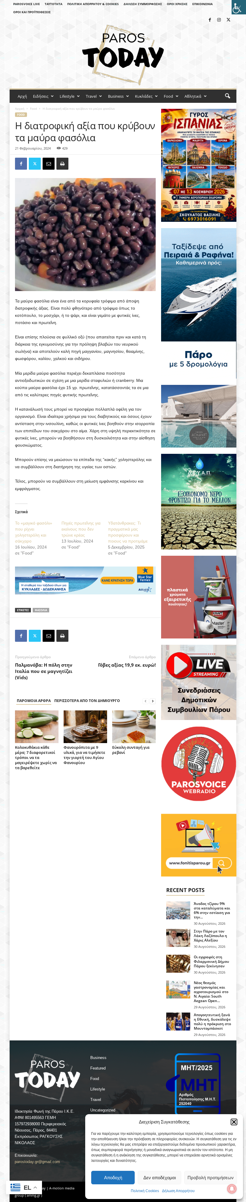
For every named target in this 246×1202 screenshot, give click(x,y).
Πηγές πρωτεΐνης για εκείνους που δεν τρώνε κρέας (81, 529)
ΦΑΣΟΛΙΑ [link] (41, 610)
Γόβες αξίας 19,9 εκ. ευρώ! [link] (127, 665)
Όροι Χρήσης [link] (177, 4)
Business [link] (116, 96)
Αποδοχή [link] (113, 1177)
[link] (239, 7)
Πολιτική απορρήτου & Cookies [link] (93, 4)
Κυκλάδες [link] (143, 96)
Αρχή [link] (22, 96)
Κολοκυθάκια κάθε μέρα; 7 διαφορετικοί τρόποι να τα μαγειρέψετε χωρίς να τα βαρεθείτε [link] (36, 757)
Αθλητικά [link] (192, 96)
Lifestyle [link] (67, 96)
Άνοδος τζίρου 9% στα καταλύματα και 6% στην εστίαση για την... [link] (212, 910)
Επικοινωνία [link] (202, 4)
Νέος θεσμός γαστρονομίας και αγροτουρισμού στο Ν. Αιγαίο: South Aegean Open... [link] (211, 991)
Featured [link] (98, 1068)
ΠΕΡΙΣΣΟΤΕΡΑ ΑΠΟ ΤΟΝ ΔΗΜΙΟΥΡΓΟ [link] (87, 700)
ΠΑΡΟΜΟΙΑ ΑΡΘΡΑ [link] (34, 700)
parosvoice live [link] (26, 4)
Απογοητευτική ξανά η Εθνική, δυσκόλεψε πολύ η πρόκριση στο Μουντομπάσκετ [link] (212, 1021)
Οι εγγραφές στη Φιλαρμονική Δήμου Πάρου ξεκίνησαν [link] (211, 961)
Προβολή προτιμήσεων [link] (211, 1177)
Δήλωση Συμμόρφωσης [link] (143, 4)
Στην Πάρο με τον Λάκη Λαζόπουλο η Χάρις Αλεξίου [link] (210, 936)
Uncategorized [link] (102, 1110)
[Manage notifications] (232, 1189)
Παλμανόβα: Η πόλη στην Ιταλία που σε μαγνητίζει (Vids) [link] (43, 671)
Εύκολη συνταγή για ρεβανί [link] (130, 750)
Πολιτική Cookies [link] (145, 1191)
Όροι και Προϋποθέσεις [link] (32, 12)
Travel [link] (91, 96)
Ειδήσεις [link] (40, 96)
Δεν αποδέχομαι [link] (159, 1177)
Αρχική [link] (19, 108)
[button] (234, 1122)
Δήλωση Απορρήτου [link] (178, 1191)
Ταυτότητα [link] (53, 4)
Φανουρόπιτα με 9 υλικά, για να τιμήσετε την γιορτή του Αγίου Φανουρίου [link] (84, 755)
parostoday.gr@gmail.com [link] (37, 1161)
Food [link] (168, 96)
